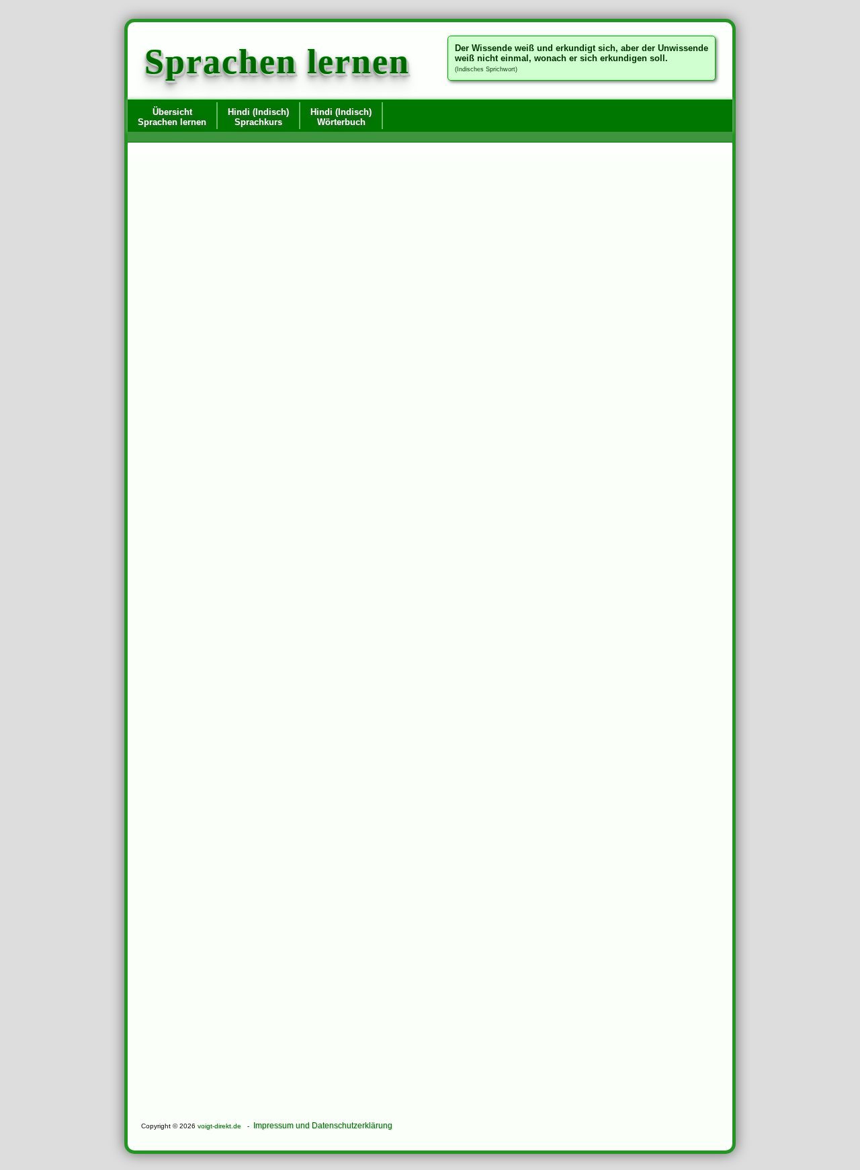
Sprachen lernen (277, 61)
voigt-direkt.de (219, 1126)
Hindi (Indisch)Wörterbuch (341, 117)
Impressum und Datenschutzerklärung (322, 1125)
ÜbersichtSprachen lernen (172, 117)
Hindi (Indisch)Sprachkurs (258, 117)
